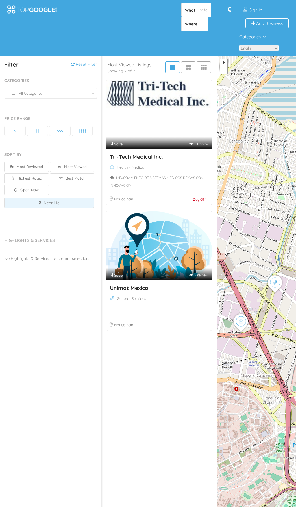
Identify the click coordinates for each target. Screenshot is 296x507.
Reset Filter (86, 64)
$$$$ (82, 130)
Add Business (269, 23)
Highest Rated (29, 178)
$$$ (60, 130)
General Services (131, 298)
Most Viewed (75, 166)
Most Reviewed (29, 166)
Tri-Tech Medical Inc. (136, 156)
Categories (250, 36)
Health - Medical (131, 167)
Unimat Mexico (129, 287)
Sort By (12, 154)
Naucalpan (123, 199)
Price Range (17, 118)
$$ (37, 130)
